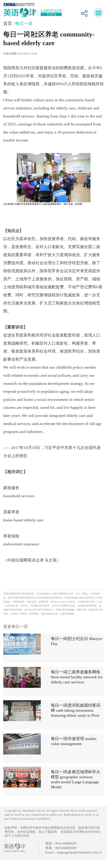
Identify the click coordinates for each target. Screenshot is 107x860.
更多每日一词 (15, 626)
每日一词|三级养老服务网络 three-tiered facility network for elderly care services (77, 677)
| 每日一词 (22, 23)
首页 (8, 23)
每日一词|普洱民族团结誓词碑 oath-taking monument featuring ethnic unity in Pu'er (75, 710)
